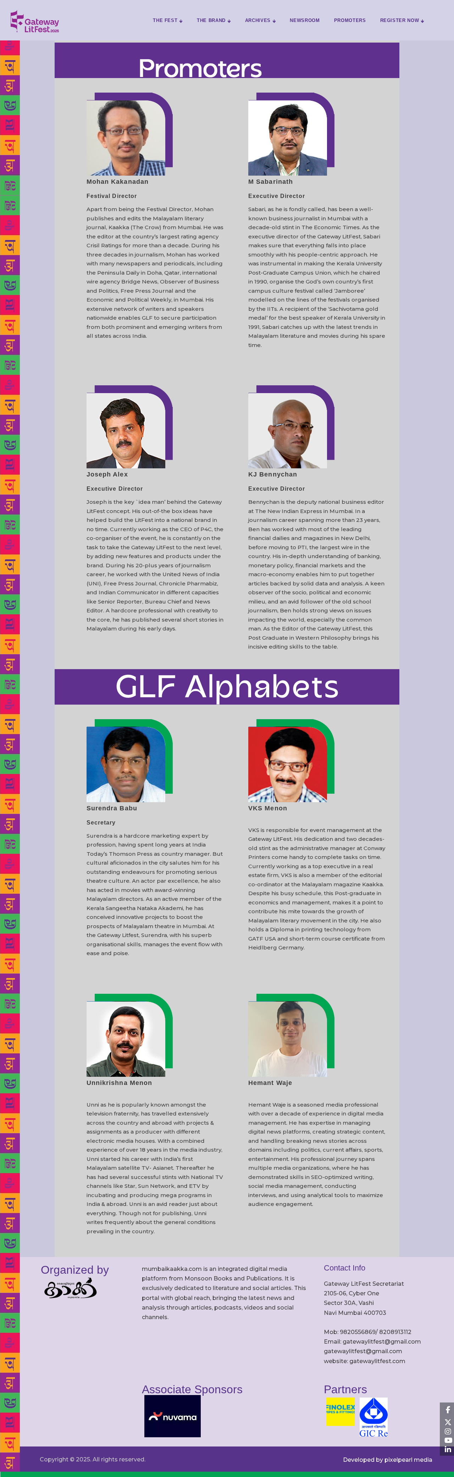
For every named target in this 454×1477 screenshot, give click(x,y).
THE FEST (165, 20)
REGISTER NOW (399, 20)
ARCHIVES (258, 20)
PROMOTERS (350, 20)
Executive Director (276, 196)
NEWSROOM (305, 20)
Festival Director (112, 196)
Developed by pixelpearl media (387, 1459)
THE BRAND (211, 20)
